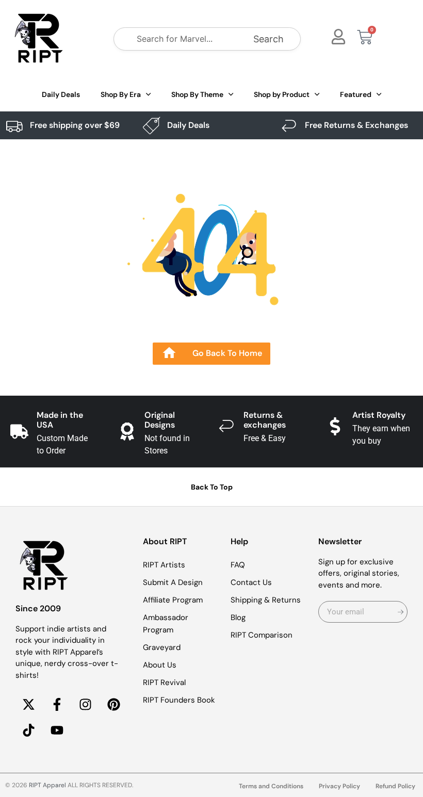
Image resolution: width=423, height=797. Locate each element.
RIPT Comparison (261, 635)
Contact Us (251, 582)
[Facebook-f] (57, 704)
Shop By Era (121, 94)
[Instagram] (85, 704)
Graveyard (162, 647)
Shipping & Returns (266, 600)
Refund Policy (395, 786)
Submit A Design (173, 582)
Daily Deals (61, 94)
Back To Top (212, 487)
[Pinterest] (113, 704)
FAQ (238, 565)
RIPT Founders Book (179, 700)
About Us (159, 665)
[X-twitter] (28, 704)
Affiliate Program (173, 600)
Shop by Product (282, 94)
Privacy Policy (339, 786)
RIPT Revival (164, 682)
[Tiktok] (28, 730)
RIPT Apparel (47, 785)
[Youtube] (57, 730)
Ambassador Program (165, 623)
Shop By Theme (197, 94)
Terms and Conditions (271, 786)
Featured (355, 94)
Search (268, 39)
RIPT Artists (164, 565)
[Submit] (400, 611)
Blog (238, 617)
